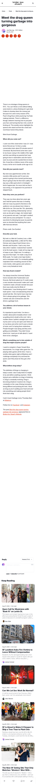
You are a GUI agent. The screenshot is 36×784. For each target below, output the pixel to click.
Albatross (8, 400)
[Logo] (18, 3)
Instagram (26, 405)
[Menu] (2, 3)
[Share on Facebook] (3, 35)
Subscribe (14, 574)
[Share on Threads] (11, 35)
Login (7, 574)
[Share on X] (7, 35)
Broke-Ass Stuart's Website (12, 414)
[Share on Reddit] (19, 35)
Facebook (16, 405)
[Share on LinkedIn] (15, 35)
